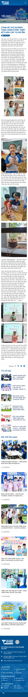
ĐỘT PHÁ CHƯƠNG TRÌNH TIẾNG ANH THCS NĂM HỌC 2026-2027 (20, 418)
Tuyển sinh (18, 672)
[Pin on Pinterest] (21, 366)
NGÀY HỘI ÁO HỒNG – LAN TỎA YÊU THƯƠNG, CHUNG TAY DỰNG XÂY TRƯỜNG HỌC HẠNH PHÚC (19, 387)
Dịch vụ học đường (7, 672)
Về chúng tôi (6, 669)
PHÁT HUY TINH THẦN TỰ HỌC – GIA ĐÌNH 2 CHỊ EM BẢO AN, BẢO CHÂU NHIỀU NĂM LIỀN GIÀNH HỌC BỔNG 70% (20, 428)
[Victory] (5, 2)
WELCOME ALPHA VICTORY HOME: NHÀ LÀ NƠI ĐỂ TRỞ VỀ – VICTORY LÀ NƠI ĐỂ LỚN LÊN (19, 397)
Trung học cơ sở (20, 680)
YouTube (6, 688)
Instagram (19, 688)
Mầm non (5, 678)
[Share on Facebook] (15, 366)
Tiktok (18, 686)
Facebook (6, 686)
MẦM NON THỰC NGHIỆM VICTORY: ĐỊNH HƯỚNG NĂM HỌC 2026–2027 (18, 407)
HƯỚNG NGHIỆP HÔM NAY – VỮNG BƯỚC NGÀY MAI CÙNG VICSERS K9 (19, 377)
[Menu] (25, 2)
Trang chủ (4, 19)
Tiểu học (5, 680)
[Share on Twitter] (18, 366)
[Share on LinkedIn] (24, 366)
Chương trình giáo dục (20, 669)
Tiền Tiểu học (19, 678)
